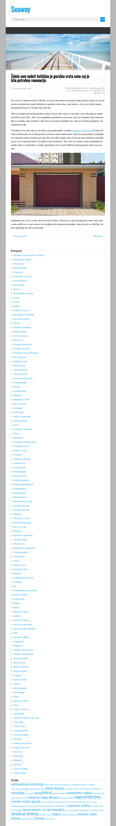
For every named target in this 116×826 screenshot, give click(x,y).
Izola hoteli (18, 412)
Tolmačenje (18, 713)
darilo (49, 788)
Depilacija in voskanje (23, 314)
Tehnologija (18, 692)
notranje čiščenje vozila (49, 802)
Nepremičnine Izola (22, 501)
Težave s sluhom (21, 709)
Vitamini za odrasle (22, 743)
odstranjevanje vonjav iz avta (85, 802)
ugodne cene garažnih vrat (99, 91)
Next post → (99, 236)
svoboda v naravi (45, 815)
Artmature (18, 272)
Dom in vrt (18, 340)
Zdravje (17, 764)
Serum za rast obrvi (22, 624)
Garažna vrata (20, 374)
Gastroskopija (20, 382)
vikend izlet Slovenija (69, 815)
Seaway (20, 8)
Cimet (16, 302)
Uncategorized (20, 730)
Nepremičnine (20, 497)
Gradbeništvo (19, 391)
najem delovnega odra (19, 798)
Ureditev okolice (21, 735)
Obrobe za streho (21, 518)
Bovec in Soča (39, 789)
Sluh (15, 633)
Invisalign (17, 408)
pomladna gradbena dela (44, 806)
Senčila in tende (21, 620)
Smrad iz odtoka (21, 637)
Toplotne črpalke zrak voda (26, 718)
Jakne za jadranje (21, 416)
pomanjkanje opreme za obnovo (22, 806)
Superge (17, 675)
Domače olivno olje (22, 344)
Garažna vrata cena (22, 88)
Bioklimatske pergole (23, 293)
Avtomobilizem (20, 280)
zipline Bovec (50, 819)
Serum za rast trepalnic (24, 628)
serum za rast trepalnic (48, 810)
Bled (32, 789)
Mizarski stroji (19, 476)
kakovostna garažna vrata (77, 88)
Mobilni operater (21, 480)
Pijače (16, 561)
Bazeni (16, 289)
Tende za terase (21, 701)
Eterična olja (19, 365)
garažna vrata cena (81, 130)
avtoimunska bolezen (62, 785)
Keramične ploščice (22, 429)
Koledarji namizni (21, 446)
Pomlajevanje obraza (23, 578)
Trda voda (18, 722)
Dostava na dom (21, 348)
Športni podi (19, 662)
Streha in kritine (20, 667)
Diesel (16, 323)
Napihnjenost (19, 488)
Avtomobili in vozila (22, 276)
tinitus (56, 814)
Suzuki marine (20, 679)
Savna (16, 607)
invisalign (18, 793)
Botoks (16, 297)
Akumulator (18, 264)
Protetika (17, 582)
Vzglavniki (18, 756)
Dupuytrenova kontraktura (25, 353)
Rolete (16, 603)
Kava (15, 425)
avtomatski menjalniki (78, 785)
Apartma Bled (19, 268)
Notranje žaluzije (21, 510)
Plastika (17, 573)
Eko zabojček (19, 357)
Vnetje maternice (21, 747)
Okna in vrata (19, 527)
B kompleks (18, 285)
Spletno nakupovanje (23, 654)
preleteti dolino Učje (61, 806)
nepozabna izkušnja (66, 798)
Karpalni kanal (20, 421)
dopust (59, 788)
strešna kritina (24, 813)
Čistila (16, 306)
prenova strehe (79, 806)
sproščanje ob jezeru (97, 810)
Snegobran (18, 641)
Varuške (17, 739)
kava (46, 792)
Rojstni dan (18, 599)
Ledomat (17, 454)
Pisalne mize (19, 565)
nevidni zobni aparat (25, 801)
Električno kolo (20, 361)
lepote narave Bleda (59, 793)
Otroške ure (19, 544)
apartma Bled (49, 785)
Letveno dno (19, 463)
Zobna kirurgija (20, 768)
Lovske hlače (19, 467)
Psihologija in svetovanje (25, 590)
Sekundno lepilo (21, 611)
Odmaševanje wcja (22, 522)
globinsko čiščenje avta (92, 789)
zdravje (39, 818)
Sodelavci (18, 645)
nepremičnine (87, 796)
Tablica (16, 684)
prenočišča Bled (97, 806)
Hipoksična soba (21, 399)
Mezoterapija (19, 471)
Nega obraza (19, 493)
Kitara (16, 433)
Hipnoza (17, 395)
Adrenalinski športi (22, 259)
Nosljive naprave (21, 505)
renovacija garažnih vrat (82, 90)
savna (27, 810)
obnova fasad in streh (66, 802)
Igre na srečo (19, 404)
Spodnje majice (20, 658)
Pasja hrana (19, 556)
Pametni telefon (20, 552)
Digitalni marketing (22, 327)
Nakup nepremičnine (23, 484)
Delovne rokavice (21, 310)
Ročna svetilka (20, 595)
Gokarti (16, 387)
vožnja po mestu (27, 819)
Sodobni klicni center (23, 650)
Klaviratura (18, 437)
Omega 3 (17, 531)
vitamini (82, 814)
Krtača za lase (20, 450)
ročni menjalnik (16, 810)
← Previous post (19, 236)
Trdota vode (19, 726)
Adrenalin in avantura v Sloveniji (28, 255)
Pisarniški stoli (20, 569)
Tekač (16, 696)
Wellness (17, 760)
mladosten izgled (79, 793)
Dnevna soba (19, 331)
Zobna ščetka (19, 773)
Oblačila (17, 514)
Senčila (16, 616)
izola (38, 793)
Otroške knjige (20, 539)
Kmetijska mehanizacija (24, 442)
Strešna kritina (20, 671)
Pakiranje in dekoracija (24, 548)
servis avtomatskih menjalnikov (77, 810)
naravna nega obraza (43, 797)
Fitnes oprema (20, 370)
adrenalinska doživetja (27, 784)
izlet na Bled (29, 793)
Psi (14, 586)
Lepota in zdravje (21, 459)
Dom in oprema (20, 336)
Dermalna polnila (21, 319)
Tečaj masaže (20, 688)
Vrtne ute (17, 752)
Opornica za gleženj (22, 535)
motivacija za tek (98, 793)
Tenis (15, 705)
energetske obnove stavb (73, 789)
